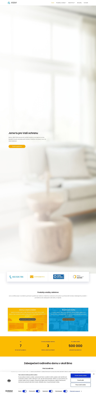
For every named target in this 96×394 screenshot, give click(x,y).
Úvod (52, 2)
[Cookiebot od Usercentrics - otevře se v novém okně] (9, 391)
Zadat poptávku (17, 146)
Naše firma (71, 2)
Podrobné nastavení (75, 391)
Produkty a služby (60, 2)
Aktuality (79, 2)
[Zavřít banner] (93, 374)
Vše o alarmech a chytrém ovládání (27, 319)
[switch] (38, 391)
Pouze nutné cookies (81, 384)
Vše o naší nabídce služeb (68, 319)
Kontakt (86, 2)
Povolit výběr (80, 380)
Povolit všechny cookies (81, 375)
